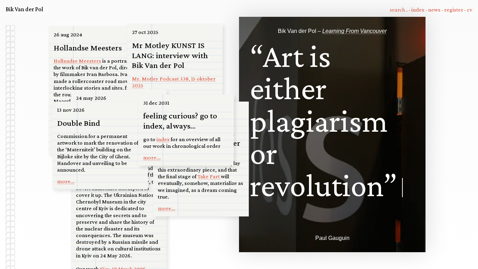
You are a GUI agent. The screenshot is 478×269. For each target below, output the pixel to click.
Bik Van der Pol (24, 9)
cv (469, 10)
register (453, 10)
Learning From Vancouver (354, 31)
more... (166, 208)
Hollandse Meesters (77, 61)
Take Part (209, 176)
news (434, 10)
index (417, 10)
